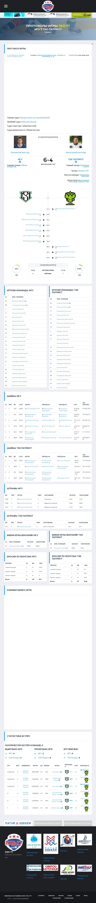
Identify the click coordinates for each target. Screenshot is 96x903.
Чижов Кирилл (17, 321)
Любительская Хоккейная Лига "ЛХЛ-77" (18, 896)
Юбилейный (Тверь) (57, 779)
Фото (86, 895)
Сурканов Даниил (18, 373)
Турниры (41, 895)
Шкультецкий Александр (76, 152)
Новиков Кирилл (62, 343)
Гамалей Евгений (43, 117)
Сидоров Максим (62, 303)
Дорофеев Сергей (84, 166)
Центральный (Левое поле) (57, 800)
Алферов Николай (63, 359)
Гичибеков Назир (33, 225)
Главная (48, 32)
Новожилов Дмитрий (84, 175)
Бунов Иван (16, 317)
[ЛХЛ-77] (82, 15)
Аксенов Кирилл (17, 369)
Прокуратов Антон (27, 117)
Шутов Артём (61, 387)
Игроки (61, 895)
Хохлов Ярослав (17, 349)
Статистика (57, 898)
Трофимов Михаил (63, 363)
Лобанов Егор (83, 181)
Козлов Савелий (17, 365)
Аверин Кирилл (62, 339)
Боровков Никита (33, 230)
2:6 (76, 772)
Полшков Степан (62, 307)
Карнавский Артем (63, 311)
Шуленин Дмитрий (18, 377)
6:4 (76, 800)
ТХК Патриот (52, 29)
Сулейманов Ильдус (18, 333)
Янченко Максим (33, 214)
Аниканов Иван (62, 315)
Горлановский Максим (64, 347)
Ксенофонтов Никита (32, 235)
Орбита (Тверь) (56, 808)
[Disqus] (48, 626)
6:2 (76, 793)
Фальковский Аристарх (20, 152)
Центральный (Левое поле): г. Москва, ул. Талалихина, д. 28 (51, 56)
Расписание (69, 898)
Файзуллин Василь (28, 122)
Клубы (70, 895)
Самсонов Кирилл (18, 301)
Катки (78, 895)
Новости (51, 895)
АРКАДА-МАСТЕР (26, 772)
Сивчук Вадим (17, 309)
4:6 (76, 786)
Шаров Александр (63, 383)
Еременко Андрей (18, 357)
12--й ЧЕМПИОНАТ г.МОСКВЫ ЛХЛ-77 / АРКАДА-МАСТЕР (15, 56)
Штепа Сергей (61, 379)
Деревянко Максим (63, 351)
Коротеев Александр (19, 381)
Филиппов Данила (18, 385)
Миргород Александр (32, 241)
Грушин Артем (62, 246)
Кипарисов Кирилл (63, 375)
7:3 (76, 779)
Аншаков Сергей (62, 327)
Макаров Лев (61, 331)
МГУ (37, 29)
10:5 (76, 808)
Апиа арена (56, 772)
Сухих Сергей (61, 367)
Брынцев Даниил (62, 355)
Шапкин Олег (83, 171)
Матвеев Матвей (62, 371)
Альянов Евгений (18, 313)
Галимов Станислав (18, 305)
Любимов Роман (17, 345)
